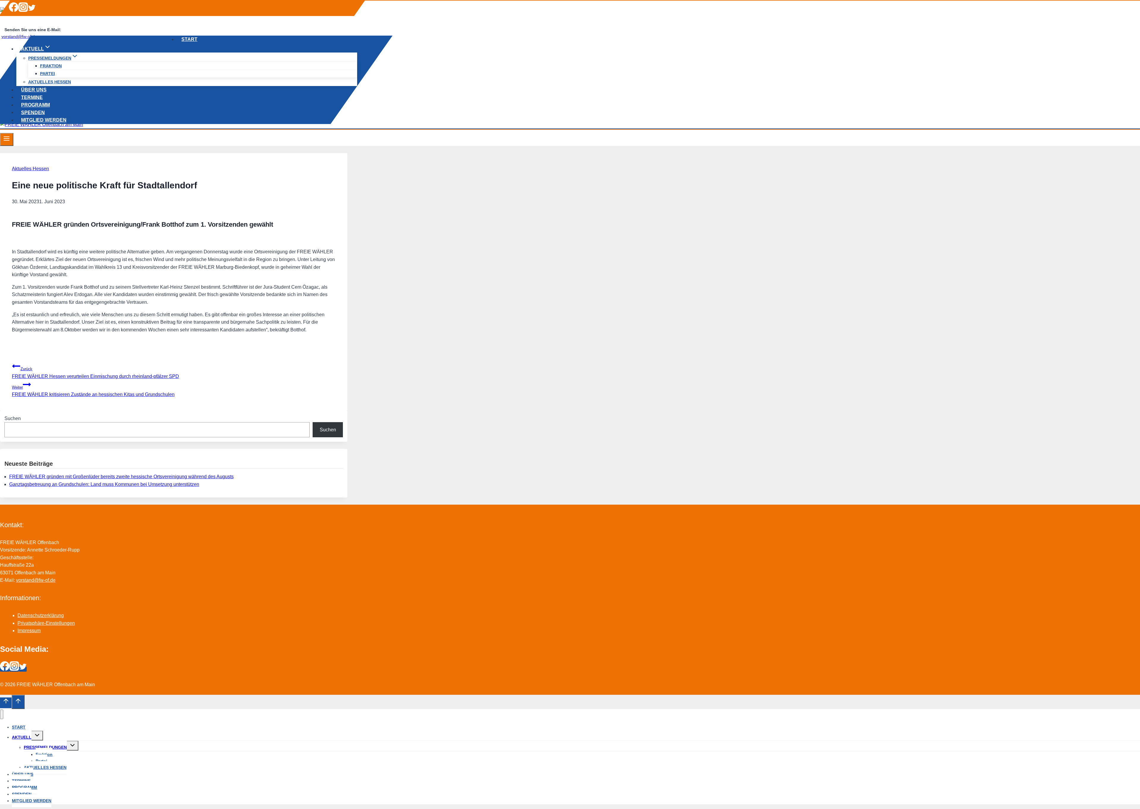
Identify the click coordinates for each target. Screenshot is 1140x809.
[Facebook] (13, 10)
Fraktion (51, 65)
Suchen (12, 418)
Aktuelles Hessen (30, 168)
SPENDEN (33, 112)
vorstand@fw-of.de (36, 580)
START (189, 39)
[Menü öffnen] (6, 139)
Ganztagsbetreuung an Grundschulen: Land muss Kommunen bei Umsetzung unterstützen (104, 484)
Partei (47, 73)
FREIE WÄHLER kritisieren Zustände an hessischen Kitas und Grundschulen (93, 391)
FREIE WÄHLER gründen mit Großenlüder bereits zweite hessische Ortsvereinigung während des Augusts (121, 476)
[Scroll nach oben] (6, 702)
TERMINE (32, 97)
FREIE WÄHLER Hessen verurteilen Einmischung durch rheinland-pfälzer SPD (95, 373)
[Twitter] (32, 10)
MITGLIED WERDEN (43, 120)
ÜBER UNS (34, 89)
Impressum (29, 630)
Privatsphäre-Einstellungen (46, 623)
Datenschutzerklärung (41, 615)
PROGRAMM (35, 104)
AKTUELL (21, 737)
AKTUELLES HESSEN (49, 82)
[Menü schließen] (1, 714)
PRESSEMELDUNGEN (45, 747)
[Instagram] (23, 10)
